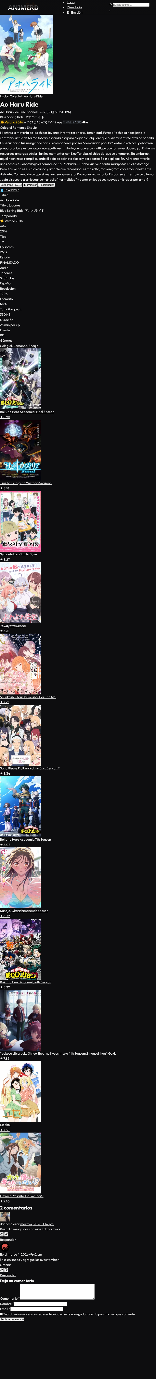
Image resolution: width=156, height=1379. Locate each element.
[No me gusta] (6, 1234)
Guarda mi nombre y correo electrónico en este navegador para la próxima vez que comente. (69, 1314)
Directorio (74, 7)
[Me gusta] (2, 1234)
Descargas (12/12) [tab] (11, 184)
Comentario (10, 1298)
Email (5, 1309)
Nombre (7, 1304)
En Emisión (74, 12)
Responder (8, 1240)
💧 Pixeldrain (9, 190)
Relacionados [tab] (46, 184)
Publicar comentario (12, 1319)
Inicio (71, 2)
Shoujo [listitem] (32, 127)
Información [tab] (30, 184)
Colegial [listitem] (6, 127)
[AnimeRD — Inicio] (23, 7)
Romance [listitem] (20, 127)
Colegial (16, 96)
